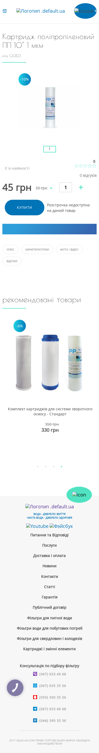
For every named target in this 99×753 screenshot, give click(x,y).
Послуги (49, 545)
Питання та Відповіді (49, 534)
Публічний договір (50, 607)
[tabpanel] (49, 387)
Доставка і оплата (49, 555)
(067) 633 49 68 (52, 674)
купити (24, 207)
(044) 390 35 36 (52, 720)
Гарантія (50, 596)
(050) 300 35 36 (52, 697)
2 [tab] (45, 466)
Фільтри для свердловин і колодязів (49, 638)
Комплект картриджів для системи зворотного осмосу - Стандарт (50, 411)
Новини (49, 565)
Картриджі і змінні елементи (49, 648)
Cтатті (49, 586)
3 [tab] (53, 466)
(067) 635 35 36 (52, 686)
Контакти (49, 576)
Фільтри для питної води (49, 617)
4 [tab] (61, 466)
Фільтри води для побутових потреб (49, 628)
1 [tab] (37, 466)
